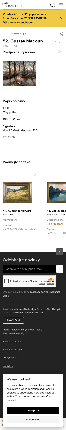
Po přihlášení (55, 223)
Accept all (33, 410)
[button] (59, 251)
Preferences (33, 419)
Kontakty (8, 366)
